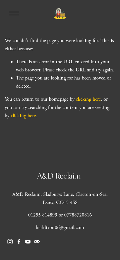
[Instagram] (10, 241)
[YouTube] (28, 241)
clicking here (88, 99)
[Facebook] (19, 241)
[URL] (37, 241)
